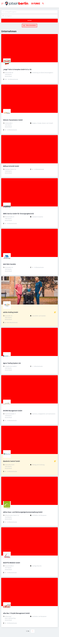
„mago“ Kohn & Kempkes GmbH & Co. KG (17, 69)
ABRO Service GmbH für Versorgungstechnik (18, 214)
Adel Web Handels (9, 264)
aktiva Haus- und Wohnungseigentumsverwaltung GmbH (22, 512)
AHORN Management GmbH (12, 411)
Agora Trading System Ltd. (12, 363)
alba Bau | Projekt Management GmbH (16, 613)
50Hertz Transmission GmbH (13, 120)
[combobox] (29, 12)
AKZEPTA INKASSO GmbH (11, 563)
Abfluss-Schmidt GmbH (11, 166)
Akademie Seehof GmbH (11, 461)
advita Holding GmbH (10, 312)
